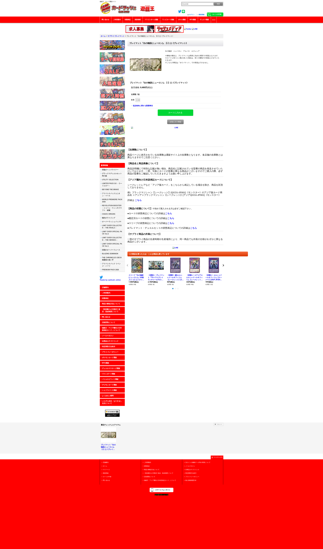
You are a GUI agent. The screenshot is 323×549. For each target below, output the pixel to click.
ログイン (192, 14)
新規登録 (201, 14)
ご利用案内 (106, 293)
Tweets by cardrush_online (110, 280)
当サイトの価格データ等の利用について (197, 462)
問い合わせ (106, 317)
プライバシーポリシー (110, 352)
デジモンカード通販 (109, 385)
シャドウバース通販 (109, 390)
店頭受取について (108, 322)
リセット (219, 424)
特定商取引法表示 (108, 346)
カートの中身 (107, 476)
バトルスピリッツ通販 (110, 379)
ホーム (105, 466)
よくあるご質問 (108, 396)
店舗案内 (105, 287)
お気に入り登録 (175, 122)
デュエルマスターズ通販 (111, 368)
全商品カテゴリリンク (110, 341)
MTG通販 (105, 363)
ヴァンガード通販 (108, 374)
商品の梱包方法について (111, 304)
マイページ (106, 469)
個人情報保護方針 (190, 480)
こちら (138, 200)
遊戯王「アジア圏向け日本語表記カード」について (112, 329)
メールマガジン (108, 336)
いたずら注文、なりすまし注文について (112, 402)
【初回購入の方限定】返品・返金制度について (111, 310)
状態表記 (105, 298)
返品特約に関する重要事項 (143, 106)
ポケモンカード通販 (109, 357)
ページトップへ (218, 457)
